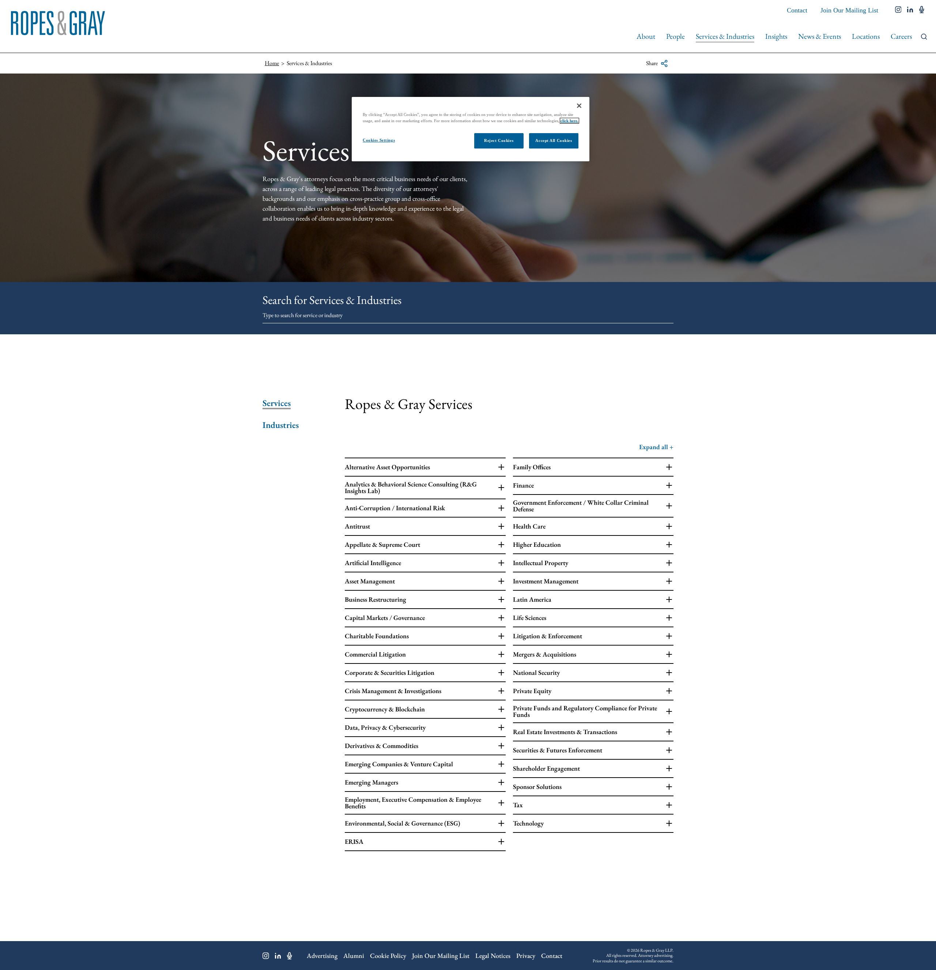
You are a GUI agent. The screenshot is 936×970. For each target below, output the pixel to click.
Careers (901, 36)
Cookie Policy (388, 955)
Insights (776, 36)
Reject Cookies (498, 140)
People (675, 36)
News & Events (819, 36)
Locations (866, 36)
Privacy (525, 955)
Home (272, 63)
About (646, 36)
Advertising (322, 955)
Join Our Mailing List (849, 10)
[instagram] (898, 10)
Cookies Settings (379, 140)
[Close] (579, 106)
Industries (281, 425)
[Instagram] (266, 955)
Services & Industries (725, 36)
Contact (797, 10)
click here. (569, 121)
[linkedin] (910, 10)
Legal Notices (492, 955)
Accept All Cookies (553, 140)
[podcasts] (921, 10)
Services (277, 403)
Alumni (353, 955)
